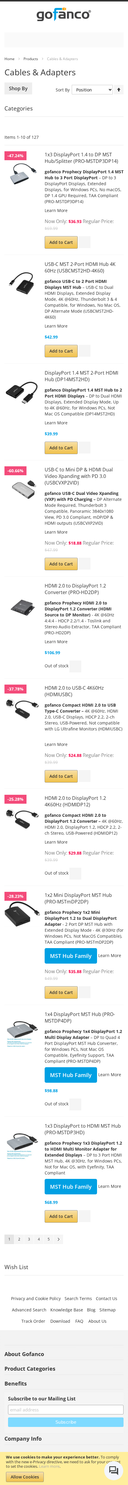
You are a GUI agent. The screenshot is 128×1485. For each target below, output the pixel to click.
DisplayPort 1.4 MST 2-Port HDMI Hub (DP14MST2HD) (81, 376)
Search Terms (78, 1298)
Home (9, 58)
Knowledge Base (66, 1310)
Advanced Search (29, 1310)
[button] (84, 242)
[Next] (58, 1239)
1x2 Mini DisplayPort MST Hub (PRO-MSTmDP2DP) (78, 898)
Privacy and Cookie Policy (36, 1298)
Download (60, 1321)
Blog (91, 1310)
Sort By (63, 90)
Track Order (33, 1321)
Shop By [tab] (18, 88)
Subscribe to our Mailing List (42, 1398)
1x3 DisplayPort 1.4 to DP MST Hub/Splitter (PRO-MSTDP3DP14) (81, 157)
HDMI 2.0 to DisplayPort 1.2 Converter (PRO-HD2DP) (75, 589)
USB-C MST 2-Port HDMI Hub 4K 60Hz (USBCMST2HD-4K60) (80, 267)
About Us (97, 1321)
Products (31, 58)
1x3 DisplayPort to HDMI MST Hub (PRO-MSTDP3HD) (83, 1129)
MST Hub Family (71, 955)
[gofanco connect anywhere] (64, 15)
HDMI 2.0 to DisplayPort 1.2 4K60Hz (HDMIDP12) (75, 801)
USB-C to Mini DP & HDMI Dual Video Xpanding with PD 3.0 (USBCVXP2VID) (79, 476)
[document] (64, 1468)
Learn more (49, 1466)
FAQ (79, 1321)
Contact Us (106, 1298)
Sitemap (107, 1310)
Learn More (56, 210)
